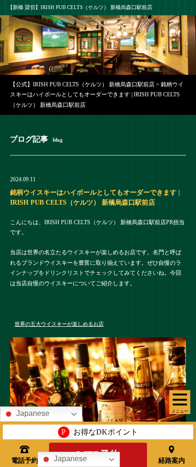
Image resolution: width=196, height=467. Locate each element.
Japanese (69, 459)
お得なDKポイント (99, 431)
